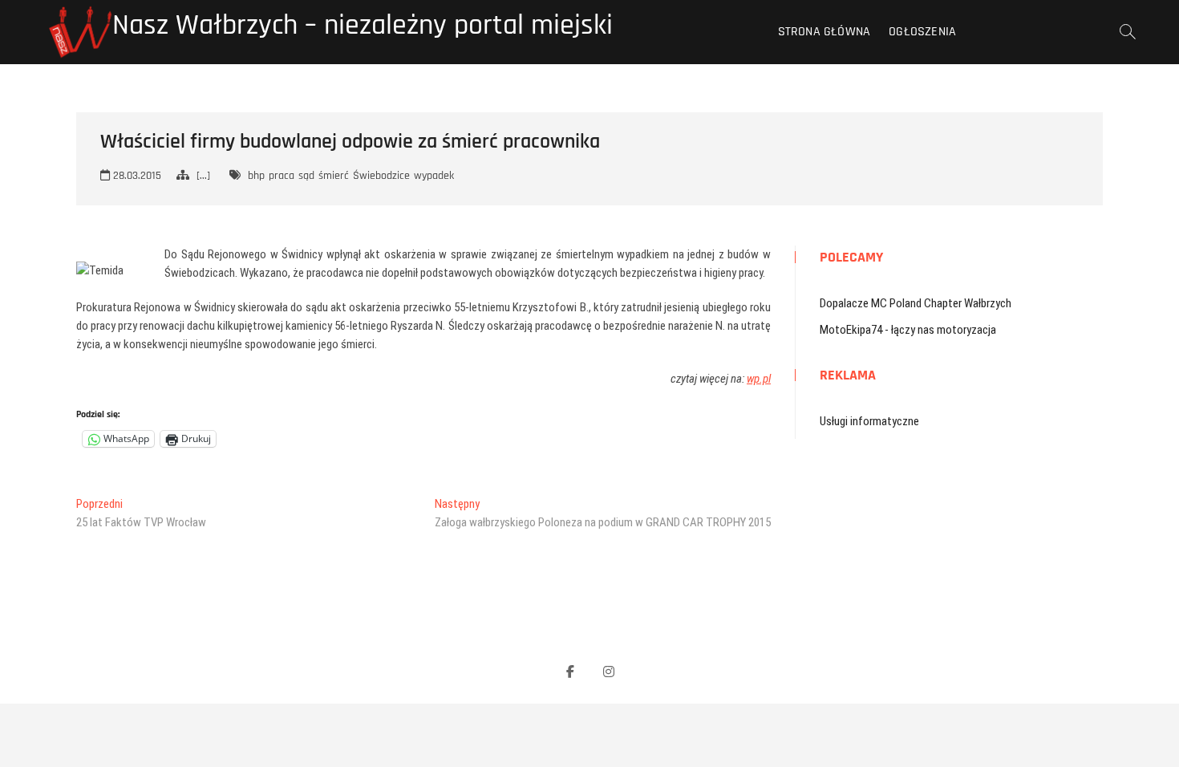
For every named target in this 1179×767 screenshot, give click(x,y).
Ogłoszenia (922, 31)
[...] (203, 175)
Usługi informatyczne (869, 421)
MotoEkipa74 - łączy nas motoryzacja (908, 330)
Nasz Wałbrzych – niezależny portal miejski (362, 25)
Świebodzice (381, 175)
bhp (256, 175)
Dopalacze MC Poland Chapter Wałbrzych (915, 303)
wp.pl (759, 378)
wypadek (434, 175)
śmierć (333, 175)
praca (281, 175)
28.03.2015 (135, 175)
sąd (306, 175)
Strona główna (824, 31)
